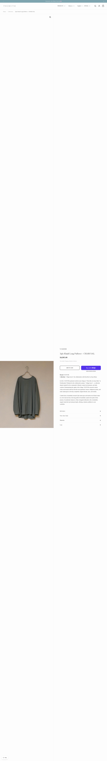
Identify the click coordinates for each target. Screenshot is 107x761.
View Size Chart (64, 415)
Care (61, 425)
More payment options (91, 371)
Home (4, 11)
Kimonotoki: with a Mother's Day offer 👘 (53, 1)
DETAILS (62, 411)
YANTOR (64, 349)
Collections (10, 11)
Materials (62, 420)
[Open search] (95, 6)
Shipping (66, 361)
